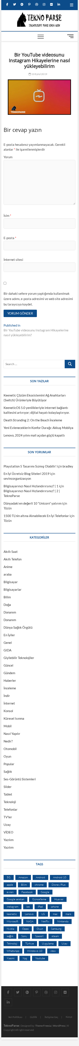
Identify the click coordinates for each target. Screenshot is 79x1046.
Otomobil (10, 749)
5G (9, 877)
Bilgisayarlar (12, 589)
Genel (8, 642)
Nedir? (8, 741)
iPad (40, 906)
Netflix (45, 921)
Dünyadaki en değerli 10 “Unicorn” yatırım (33, 503)
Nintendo (62, 921)
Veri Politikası (15, 1017)
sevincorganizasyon (17, 478)
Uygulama (48, 943)
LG (43, 914)
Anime (8, 567)
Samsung (56, 928)
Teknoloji (10, 802)
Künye (69, 1016)
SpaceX (39, 936)
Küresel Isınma (14, 718)
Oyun (7, 756)
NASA (29, 921)
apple (10, 884)
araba (8, 574)
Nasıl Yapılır (12, 733)
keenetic (12, 914)
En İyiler (9, 635)
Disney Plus (59, 884)
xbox (53, 950)
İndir (7, 696)
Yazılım (8, 840)
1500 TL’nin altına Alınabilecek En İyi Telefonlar (36, 516)
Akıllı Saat (11, 551)
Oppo (25, 928)
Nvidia (10, 928)
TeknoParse (11, 1025)
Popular (9, 764)
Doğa (7, 605)
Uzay (7, 824)
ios (28, 906)
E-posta (10, 238)
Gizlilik (33, 1017)
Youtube (40, 958)
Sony (24, 936)
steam (55, 936)
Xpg (25, 958)
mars (68, 914)
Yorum (8, 157)
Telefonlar (10, 809)
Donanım (10, 612)
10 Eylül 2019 (39, 74)
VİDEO (8, 832)
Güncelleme (39, 899)
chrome (39, 884)
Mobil (8, 726)
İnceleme (10, 688)
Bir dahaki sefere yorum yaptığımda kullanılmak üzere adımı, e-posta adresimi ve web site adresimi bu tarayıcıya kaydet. (38, 299)
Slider (8, 787)
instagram (12, 906)
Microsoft (12, 921)
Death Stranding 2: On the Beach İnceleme (33, 420)
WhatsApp (13, 950)
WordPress (59, 1025)
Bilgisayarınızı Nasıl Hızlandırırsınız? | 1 (31, 486)
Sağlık (8, 771)
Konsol (8, 711)
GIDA (7, 650)
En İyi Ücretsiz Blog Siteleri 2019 (27, 473)
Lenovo (29, 914)
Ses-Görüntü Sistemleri (20, 779)
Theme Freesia (43, 1025)
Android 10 (59, 877)
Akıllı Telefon (12, 559)
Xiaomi (11, 958)
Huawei (58, 899)
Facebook (27, 892)
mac (55, 914)
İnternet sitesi (13, 259)
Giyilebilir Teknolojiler (19, 658)
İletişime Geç (51, 1017)
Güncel (8, 665)
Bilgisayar (11, 582)
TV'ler (8, 817)
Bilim (7, 597)
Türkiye (29, 943)
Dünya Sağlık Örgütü (18, 627)
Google (45, 892)
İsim (7, 215)
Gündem (9, 673)
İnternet (9, 703)
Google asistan (15, 899)
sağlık (10, 936)
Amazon (23, 877)
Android (40, 877)
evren (10, 892)
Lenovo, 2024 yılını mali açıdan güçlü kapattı (34, 435)
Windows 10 (34, 950)
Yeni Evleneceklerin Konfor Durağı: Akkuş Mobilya (38, 428)
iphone (55, 906)
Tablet (8, 794)
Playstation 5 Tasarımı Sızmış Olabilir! (30, 466)
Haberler (10, 680)
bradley (68, 466)
